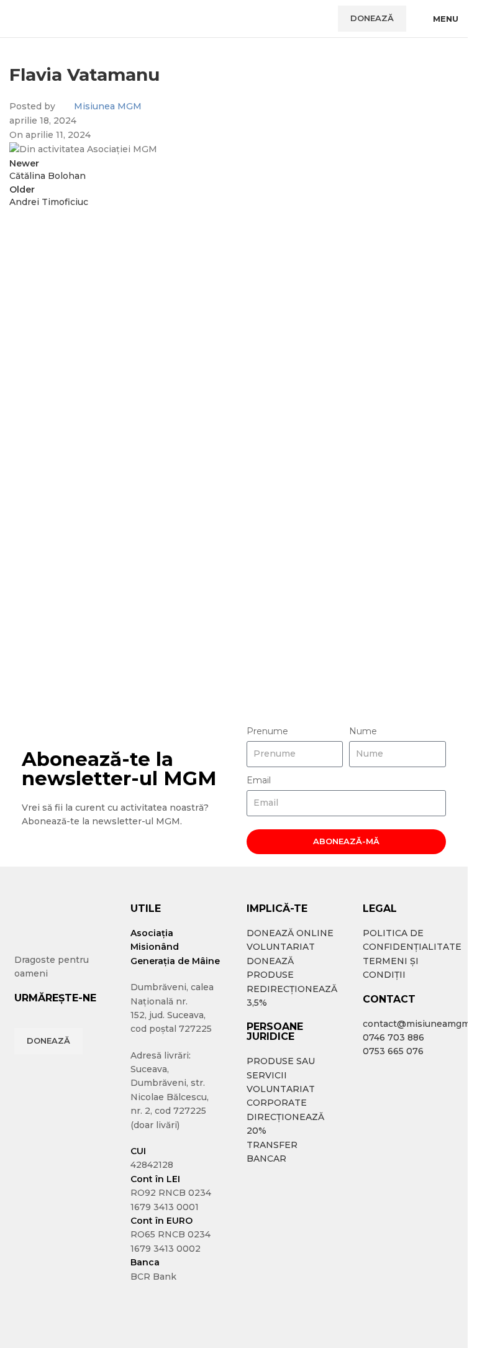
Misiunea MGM (108, 106)
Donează (372, 18)
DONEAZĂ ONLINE (290, 933)
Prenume (267, 731)
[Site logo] (52, 18)
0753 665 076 (393, 1051)
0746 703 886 (393, 1037)
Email (259, 780)
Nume (363, 731)
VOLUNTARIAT (281, 946)
